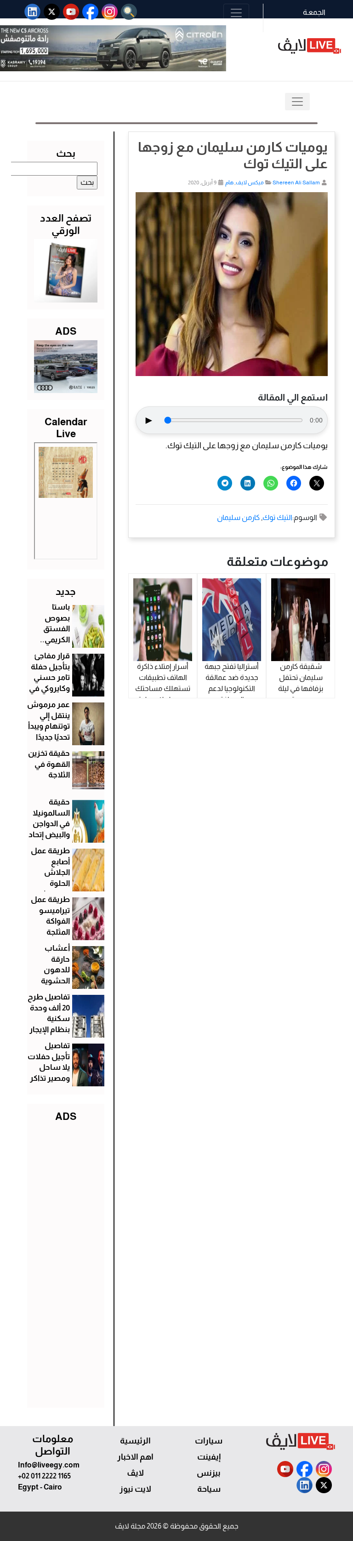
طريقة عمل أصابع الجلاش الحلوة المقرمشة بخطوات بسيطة (50, 883)
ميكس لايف (250, 182)
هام (229, 182)
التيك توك (277, 517)
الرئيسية (135, 1440)
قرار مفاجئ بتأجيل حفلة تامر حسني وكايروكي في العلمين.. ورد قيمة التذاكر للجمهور (48, 688)
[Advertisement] (65, 1263)
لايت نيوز (135, 1489)
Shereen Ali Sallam (296, 182)
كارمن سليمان (238, 517)
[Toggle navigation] (236, 13)
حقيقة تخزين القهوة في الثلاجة (49, 764)
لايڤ (135, 1473)
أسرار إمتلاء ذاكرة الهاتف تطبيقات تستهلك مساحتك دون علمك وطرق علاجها (162, 688)
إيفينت (209, 1456)
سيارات (208, 1440)
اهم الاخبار (135, 1456)
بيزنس (209, 1473)
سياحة (209, 1489)
